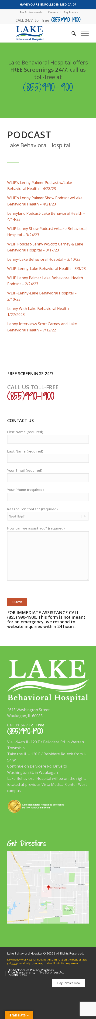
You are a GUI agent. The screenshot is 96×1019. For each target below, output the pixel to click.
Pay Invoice (71, 12)
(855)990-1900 (66, 19)
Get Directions (26, 843)
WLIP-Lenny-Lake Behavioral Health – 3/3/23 (46, 268)
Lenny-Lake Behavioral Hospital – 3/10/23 (43, 259)
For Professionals (31, 12)
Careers (53, 12)
